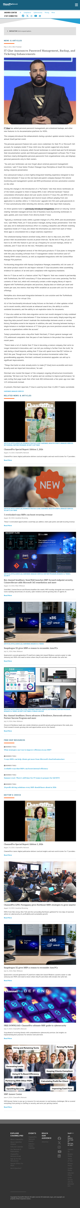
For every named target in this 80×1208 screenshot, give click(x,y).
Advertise (45, 1142)
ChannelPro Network (22, 453)
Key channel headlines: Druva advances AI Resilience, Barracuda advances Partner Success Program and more (37, 716)
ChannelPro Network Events (33, 1139)
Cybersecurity (38, 13)
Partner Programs (19, 445)
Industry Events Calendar (32, 1146)
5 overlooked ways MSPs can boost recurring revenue (28, 514)
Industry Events (54, 443)
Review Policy (70, 1155)
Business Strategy (29, 443)
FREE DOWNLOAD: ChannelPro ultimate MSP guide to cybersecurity (35, 1025)
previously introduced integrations (39, 209)
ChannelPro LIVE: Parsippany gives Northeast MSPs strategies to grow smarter (40, 904)
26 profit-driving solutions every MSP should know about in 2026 (30, 787)
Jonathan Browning (22, 518)
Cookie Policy (70, 1169)
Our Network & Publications (15, 1150)
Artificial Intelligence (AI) (13, 443)
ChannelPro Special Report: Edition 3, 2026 (23, 449)
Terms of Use (70, 1160)
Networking (8, 445)
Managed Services (17, 391)
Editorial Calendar (16, 1147)
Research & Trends (63, 574)
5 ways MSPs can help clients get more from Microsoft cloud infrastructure (34, 759)
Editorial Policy (71, 1174)
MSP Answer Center (13, 1094)
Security (29, 445)
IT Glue (7, 128)
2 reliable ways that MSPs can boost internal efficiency (26, 768)
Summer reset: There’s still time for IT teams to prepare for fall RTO (32, 778)
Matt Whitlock (20, 586)
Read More (8, 460)
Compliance (27, 13)
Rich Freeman (17, 47)
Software (36, 445)
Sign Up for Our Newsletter (15, 1160)
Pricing (47, 13)
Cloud (38, 443)
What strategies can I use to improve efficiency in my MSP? (27, 750)
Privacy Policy (70, 1164)
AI (20, 13)
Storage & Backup (37, 711)
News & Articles (13, 40)
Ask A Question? (15, 1168)
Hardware (7, 391)
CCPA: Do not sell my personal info (71, 1181)
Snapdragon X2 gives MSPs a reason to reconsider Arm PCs (31, 648)
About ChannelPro (16, 1139)
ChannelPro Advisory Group (15, 1155)
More (53, 13)
